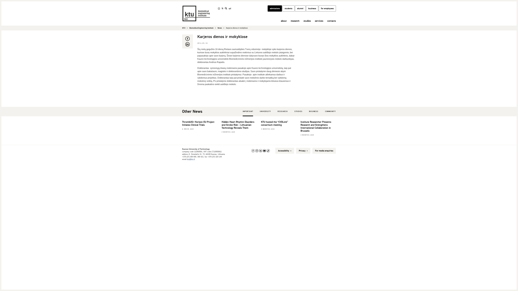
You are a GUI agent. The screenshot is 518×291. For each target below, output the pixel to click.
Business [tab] (313, 111)
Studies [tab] (298, 111)
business (312, 8)
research (295, 20)
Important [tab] (248, 111)
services (319, 20)
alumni (300, 8)
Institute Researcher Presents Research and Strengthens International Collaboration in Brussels (316, 126)
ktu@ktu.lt (191, 159)
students (288, 8)
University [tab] (265, 111)
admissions (275, 8)
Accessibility (284, 150)
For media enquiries (324, 150)
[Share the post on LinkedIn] (187, 44)
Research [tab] (283, 111)
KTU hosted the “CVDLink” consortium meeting (274, 123)
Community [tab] (330, 111)
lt (222, 8)
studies (307, 20)
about (284, 20)
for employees (327, 8)
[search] (226, 8)
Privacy (302, 150)
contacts (331, 20)
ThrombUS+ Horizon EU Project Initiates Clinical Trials (198, 123)
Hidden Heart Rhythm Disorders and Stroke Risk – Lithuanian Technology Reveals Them (238, 124)
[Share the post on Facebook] (187, 39)
